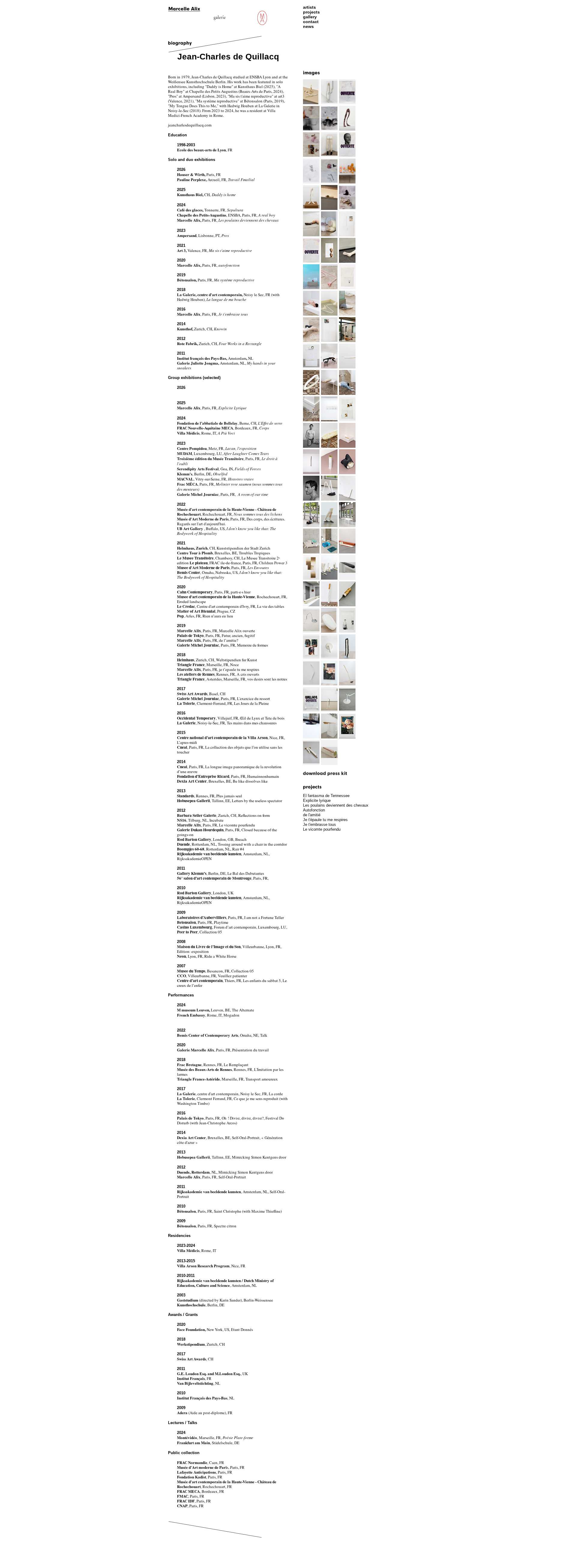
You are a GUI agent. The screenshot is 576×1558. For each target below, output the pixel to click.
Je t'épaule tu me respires (325, 819)
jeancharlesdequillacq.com (190, 125)
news (308, 26)
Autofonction (314, 810)
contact (311, 21)
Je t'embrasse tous (319, 824)
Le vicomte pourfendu (321, 829)
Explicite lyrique (317, 800)
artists (309, 7)
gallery (310, 16)
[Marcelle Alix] (186, 9)
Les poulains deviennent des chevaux (335, 805)
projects (311, 12)
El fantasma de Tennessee (326, 795)
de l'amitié (311, 815)
